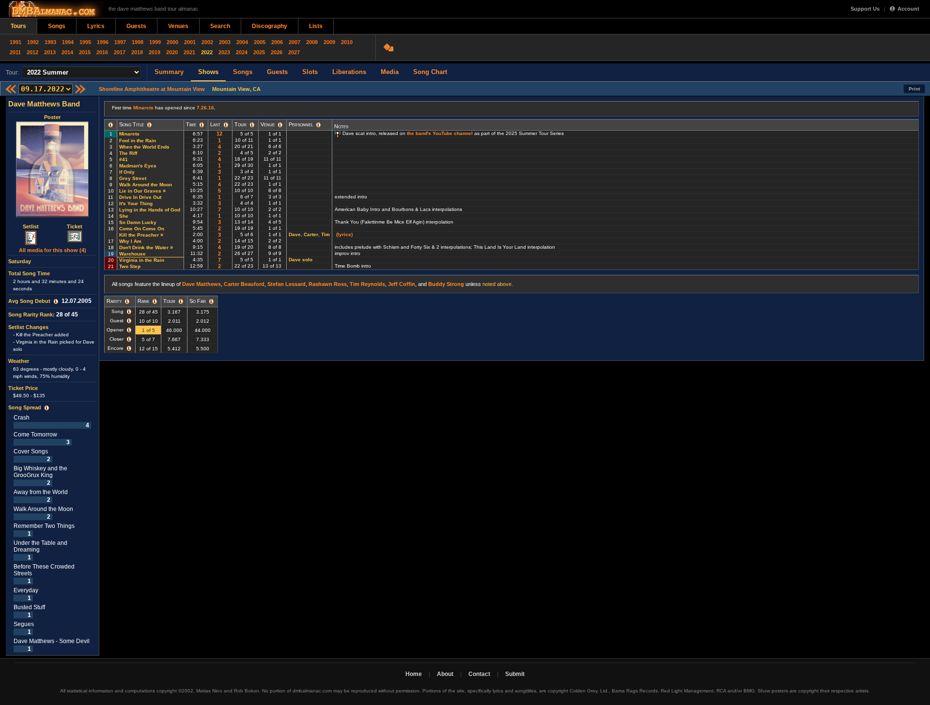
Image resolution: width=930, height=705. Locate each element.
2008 (312, 42)
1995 (85, 42)
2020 (172, 52)
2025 (259, 52)
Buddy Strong (446, 284)
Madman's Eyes (137, 165)
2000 (172, 42)
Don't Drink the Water (144, 247)
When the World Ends (144, 147)
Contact (479, 674)
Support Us (865, 9)
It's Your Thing (136, 203)
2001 (190, 42)
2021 (189, 52)
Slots (310, 71)
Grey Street (132, 178)
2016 (102, 52)
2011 (15, 52)
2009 (329, 42)
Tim (325, 234)
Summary (169, 71)
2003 (225, 42)
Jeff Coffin (401, 284)
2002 (207, 42)
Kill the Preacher (139, 235)
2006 (277, 42)
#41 (123, 159)
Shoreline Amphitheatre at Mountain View (152, 89)
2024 (242, 52)
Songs (56, 26)
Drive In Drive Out (140, 197)
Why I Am (130, 241)
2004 (242, 42)
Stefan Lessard (286, 284)
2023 (224, 52)
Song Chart (430, 71)
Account (908, 9)
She (123, 216)
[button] (56, 301)
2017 (119, 52)
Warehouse (132, 253)
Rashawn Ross (328, 284)
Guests (136, 26)
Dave (295, 234)
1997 (120, 42)
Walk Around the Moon (145, 184)
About (445, 674)
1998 (137, 42)
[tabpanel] (52, 376)
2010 (347, 42)
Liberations (349, 71)
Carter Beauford (244, 284)
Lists (316, 26)
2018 (137, 52)
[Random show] (389, 47)
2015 (85, 52)
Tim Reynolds (367, 284)
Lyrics (96, 26)
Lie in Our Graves (140, 191)
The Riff (128, 153)
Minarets (143, 107)
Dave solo (300, 259)
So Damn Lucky (137, 222)
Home (413, 674)
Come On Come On (141, 228)
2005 (259, 42)
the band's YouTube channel (440, 133)
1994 (68, 42)
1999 (155, 42)
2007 (294, 42)
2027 (294, 52)
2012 (32, 52)
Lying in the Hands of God (149, 209)
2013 (50, 52)
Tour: (12, 72)
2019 (154, 52)
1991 (15, 42)
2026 (276, 52)
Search (220, 26)
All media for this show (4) (52, 250)
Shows (208, 71)
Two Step (129, 266)
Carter (311, 234)
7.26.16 (205, 107)
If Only (127, 172)
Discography (269, 26)
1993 (50, 42)
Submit (515, 674)
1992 (33, 42)
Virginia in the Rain (141, 260)
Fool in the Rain (137, 140)
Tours (18, 26)
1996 (102, 42)
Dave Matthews (201, 284)
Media (390, 71)
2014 (67, 52)
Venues (178, 26)
